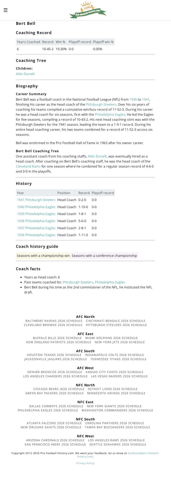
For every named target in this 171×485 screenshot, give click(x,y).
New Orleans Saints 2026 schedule (51, 427)
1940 (20, 207)
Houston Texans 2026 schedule (54, 355)
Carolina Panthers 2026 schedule (115, 423)
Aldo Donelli (25, 74)
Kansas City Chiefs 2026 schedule (115, 372)
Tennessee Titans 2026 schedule (119, 359)
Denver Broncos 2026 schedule (55, 372)
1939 (20, 213)
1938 (20, 221)
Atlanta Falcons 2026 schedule (54, 423)
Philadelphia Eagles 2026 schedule (48, 410)
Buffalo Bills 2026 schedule (57, 338)
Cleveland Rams (28, 166)
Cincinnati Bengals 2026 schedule (116, 321)
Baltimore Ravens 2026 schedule (54, 321)
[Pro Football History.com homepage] (88, 9)
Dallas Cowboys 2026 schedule (56, 406)
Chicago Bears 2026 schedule (58, 389)
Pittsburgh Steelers (101, 104)
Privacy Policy (85, 463)
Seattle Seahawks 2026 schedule (117, 444)
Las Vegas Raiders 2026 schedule (119, 376)
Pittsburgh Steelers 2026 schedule (116, 325)
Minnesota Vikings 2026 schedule (116, 393)
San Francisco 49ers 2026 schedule (55, 444)
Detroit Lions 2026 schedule (113, 389)
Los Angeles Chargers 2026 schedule (55, 376)
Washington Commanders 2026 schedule (117, 410)
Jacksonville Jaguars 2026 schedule (55, 359)
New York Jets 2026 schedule (120, 342)
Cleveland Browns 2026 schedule (53, 325)
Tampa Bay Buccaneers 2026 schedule (117, 427)
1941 (146, 99)
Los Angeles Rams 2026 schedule (116, 440)
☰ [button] (5, 9)
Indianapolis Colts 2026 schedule (114, 355)
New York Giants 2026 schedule (114, 406)
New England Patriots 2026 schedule (59, 342)
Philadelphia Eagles (110, 114)
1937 (20, 228)
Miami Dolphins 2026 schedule (111, 338)
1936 (133, 99)
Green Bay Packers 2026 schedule (54, 393)
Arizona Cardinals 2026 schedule (55, 440)
